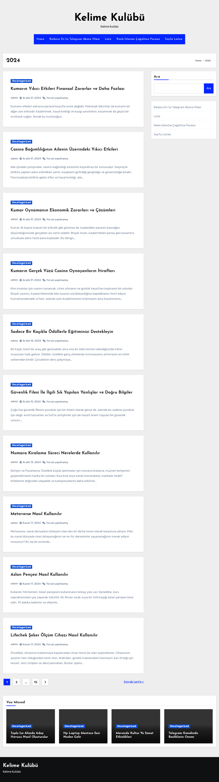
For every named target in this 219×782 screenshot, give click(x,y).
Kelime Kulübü (109, 18)
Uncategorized (21, 80)
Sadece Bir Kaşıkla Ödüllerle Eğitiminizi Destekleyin (62, 332)
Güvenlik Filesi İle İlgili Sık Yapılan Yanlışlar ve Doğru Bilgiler (71, 392)
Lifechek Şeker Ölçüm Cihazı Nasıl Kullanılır (54, 635)
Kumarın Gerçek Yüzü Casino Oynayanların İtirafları (63, 271)
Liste (108, 39)
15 (35, 682)
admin (14, 97)
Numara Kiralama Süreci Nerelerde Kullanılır (55, 453)
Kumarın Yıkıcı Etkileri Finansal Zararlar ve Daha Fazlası (67, 89)
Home (40, 39)
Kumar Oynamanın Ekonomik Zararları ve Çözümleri (63, 210)
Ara (157, 76)
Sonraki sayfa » (134, 681)
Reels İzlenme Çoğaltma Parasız (138, 39)
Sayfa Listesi (174, 39)
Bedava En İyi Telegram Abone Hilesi (74, 39)
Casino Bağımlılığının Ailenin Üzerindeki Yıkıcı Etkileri (64, 149)
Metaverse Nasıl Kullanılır (36, 514)
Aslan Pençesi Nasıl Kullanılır (39, 575)
